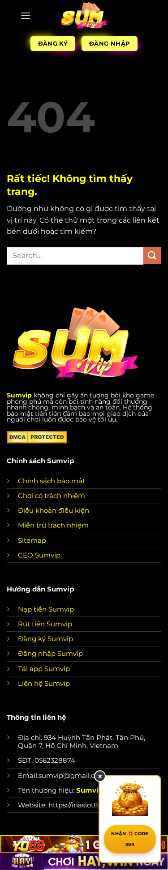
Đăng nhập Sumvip (50, 653)
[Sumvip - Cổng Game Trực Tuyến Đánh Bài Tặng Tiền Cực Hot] (84, 15)
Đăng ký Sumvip (45, 638)
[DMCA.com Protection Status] (37, 436)
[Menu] (25, 15)
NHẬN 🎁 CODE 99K (129, 839)
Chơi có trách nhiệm (51, 495)
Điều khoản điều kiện (53, 510)
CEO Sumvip (39, 555)
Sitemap (32, 540)
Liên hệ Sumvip (44, 683)
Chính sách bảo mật (51, 481)
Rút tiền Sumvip (45, 624)
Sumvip (19, 395)
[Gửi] (152, 255)
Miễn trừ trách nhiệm (53, 525)
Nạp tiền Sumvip (46, 609)
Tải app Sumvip (44, 668)
